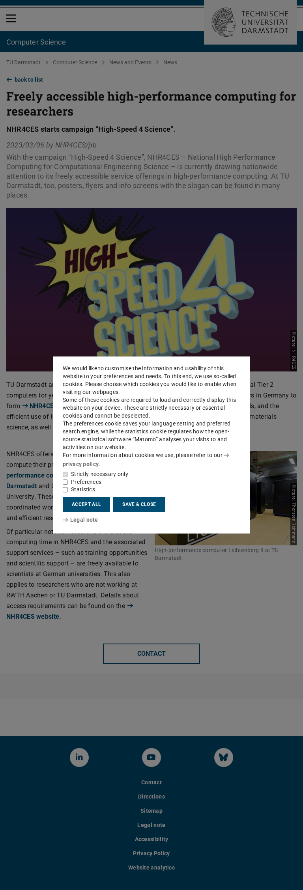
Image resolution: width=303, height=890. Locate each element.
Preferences (86, 482)
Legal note (84, 520)
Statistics (83, 489)
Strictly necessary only (99, 474)
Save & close (139, 504)
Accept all (86, 504)
